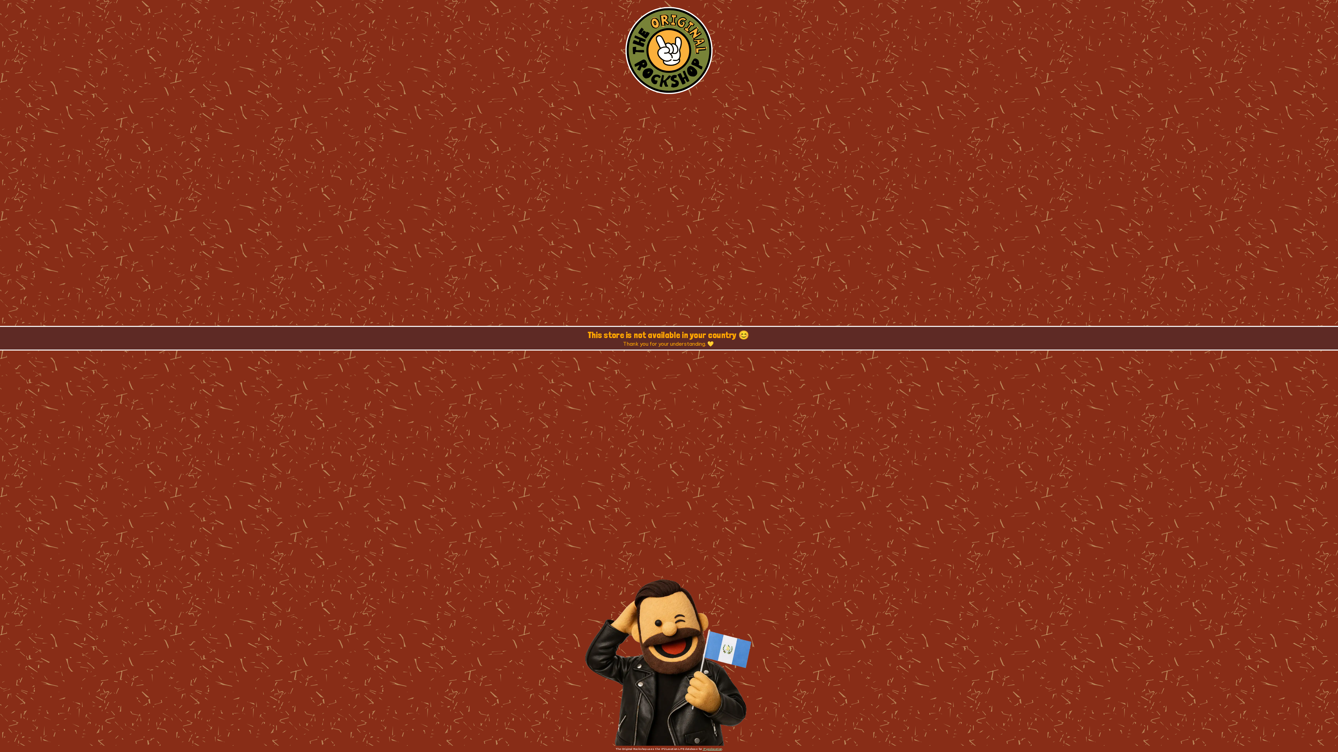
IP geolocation (712, 749)
